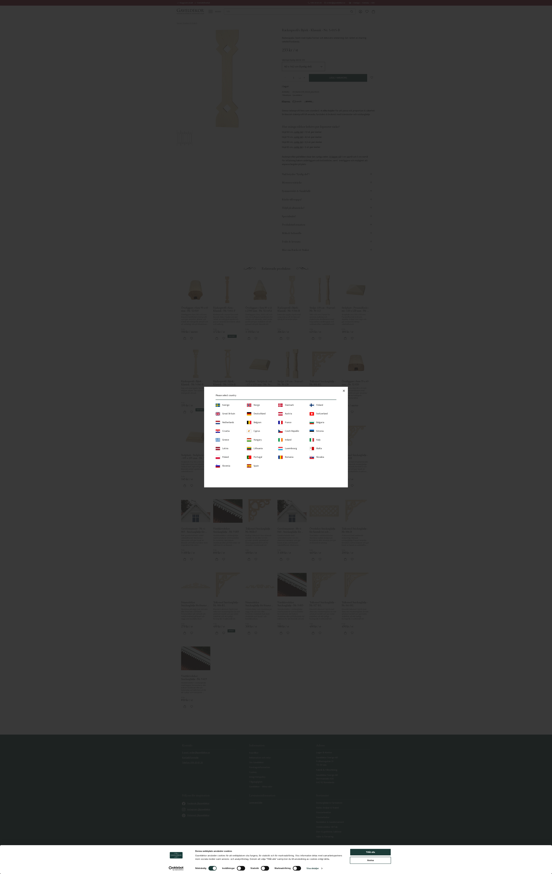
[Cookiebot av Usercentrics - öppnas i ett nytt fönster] (176, 868)
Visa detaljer (312, 868)
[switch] (241, 868)
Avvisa (370, 860)
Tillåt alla (370, 852)
